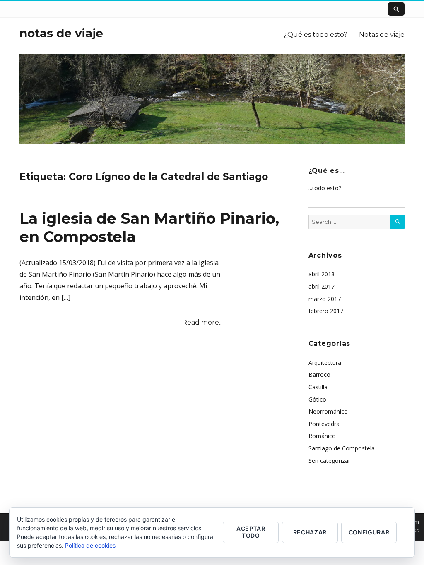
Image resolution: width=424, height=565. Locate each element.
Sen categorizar (329, 460)
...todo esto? (324, 188)
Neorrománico (328, 411)
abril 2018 (321, 274)
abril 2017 (321, 286)
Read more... (202, 322)
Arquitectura (324, 362)
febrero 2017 (325, 311)
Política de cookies (90, 545)
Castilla (318, 387)
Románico (322, 436)
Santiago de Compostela (341, 448)
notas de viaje (61, 33)
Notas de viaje (382, 34)
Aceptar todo (250, 532)
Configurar (369, 532)
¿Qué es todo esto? (315, 34)
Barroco (319, 374)
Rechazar (310, 532)
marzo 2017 (324, 299)
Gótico (317, 399)
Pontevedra (324, 424)
